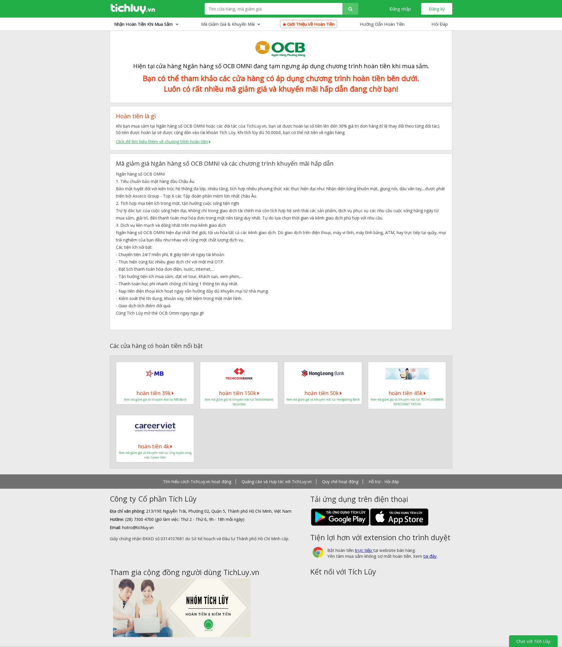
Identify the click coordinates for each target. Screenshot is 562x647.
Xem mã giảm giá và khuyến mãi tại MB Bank (155, 399)
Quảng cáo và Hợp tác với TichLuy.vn (276, 481)
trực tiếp (364, 550)
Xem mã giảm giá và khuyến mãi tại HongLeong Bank (323, 399)
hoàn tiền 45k (405, 393)
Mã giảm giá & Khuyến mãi (228, 24)
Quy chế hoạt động (340, 481)
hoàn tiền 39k (153, 393)
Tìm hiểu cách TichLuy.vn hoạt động (197, 481)
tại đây (430, 556)
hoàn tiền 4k (153, 446)
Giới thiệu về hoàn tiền (310, 24)
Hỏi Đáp (439, 24)
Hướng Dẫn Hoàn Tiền (382, 24)
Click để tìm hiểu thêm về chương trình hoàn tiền (162, 141)
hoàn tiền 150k (237, 393)
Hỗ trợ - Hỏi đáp (384, 481)
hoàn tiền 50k (321, 393)
